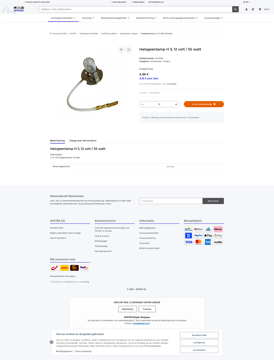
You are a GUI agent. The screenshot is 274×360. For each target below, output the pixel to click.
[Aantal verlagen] (142, 104)
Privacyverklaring (152, 346)
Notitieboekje (101, 246)
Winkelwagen (101, 241)
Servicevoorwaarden (149, 233)
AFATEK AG (141, 289)
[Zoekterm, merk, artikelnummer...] (235, 9)
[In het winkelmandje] (52, 42)
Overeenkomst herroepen (62, 276)
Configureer (199, 342)
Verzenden (144, 243)
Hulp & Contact (102, 236)
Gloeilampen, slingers (160, 61)
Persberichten (57, 227)
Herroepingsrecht (103, 251)
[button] (246, 9)
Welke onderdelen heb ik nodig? (65, 233)
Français (147, 309)
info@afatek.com (157, 2)
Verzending (171, 84)
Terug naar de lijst (59, 33)
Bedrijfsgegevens (64, 351)
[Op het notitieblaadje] (129, 49)
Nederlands (127, 309)
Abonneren (213, 201)
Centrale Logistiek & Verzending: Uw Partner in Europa (112, 229)
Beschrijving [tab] (57, 140)
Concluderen (199, 350)
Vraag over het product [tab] (82, 140)
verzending (84, 282)
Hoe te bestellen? (58, 238)
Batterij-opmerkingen (149, 248)
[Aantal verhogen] (176, 104)
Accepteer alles (199, 335)
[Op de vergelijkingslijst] (121, 49)
